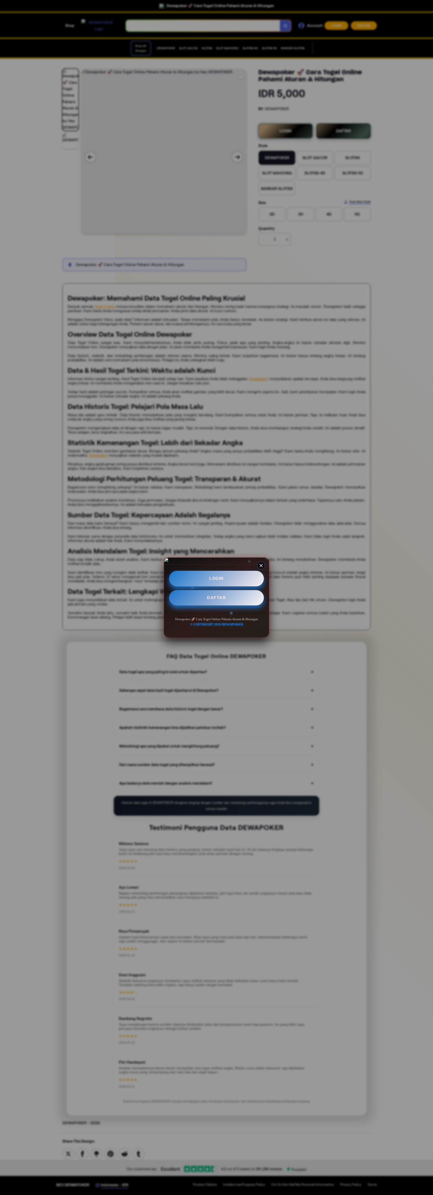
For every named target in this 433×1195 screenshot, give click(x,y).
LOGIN (216, 578)
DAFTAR (216, 598)
